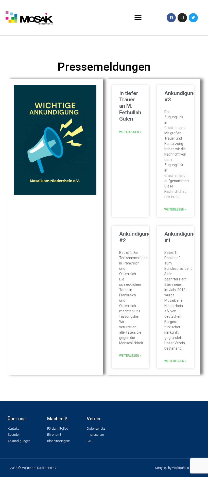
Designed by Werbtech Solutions (176, 468)
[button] (138, 18)
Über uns (17, 418)
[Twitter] (193, 17)
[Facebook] (171, 17)
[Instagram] (182, 17)
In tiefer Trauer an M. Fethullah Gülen (130, 106)
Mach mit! (57, 418)
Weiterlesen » (130, 132)
